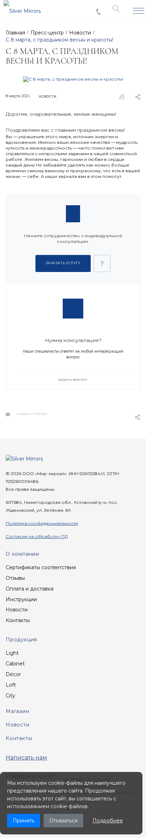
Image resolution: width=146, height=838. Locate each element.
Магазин (17, 711)
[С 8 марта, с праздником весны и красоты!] (73, 79)
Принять (23, 820)
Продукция (21, 639)
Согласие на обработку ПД (37, 536)
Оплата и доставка (30, 589)
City (10, 695)
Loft (11, 685)
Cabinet (15, 663)
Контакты (18, 620)
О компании (22, 554)
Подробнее (107, 820)
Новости (17, 609)
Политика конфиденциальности (42, 523)
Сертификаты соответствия (41, 567)
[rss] (122, 97)
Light (12, 653)
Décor (13, 674)
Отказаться (63, 820)
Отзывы (15, 578)
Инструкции (21, 599)
